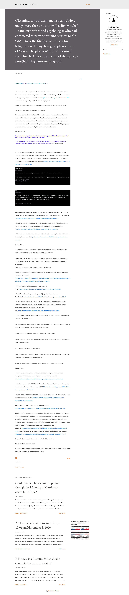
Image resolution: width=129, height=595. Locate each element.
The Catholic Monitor (26, 4)
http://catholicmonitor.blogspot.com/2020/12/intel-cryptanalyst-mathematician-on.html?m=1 (39, 379)
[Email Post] (16, 458)
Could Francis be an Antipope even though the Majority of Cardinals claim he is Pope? (37, 487)
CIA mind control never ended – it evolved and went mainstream (31, 83)
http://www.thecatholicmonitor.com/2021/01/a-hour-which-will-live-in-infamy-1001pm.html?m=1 (40, 408)
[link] (19, 168)
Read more (62, 513)
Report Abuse (106, 54)
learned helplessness (43, 98)
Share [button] (80, 79)
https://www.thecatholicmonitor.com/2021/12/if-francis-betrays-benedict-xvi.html (38, 310)
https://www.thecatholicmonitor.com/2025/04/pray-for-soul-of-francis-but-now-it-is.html (37, 229)
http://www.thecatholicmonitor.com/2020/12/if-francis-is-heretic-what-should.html (40, 289)
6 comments (23, 584)
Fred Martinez (114, 27)
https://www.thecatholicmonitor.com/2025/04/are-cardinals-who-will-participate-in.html (37, 218)
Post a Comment (19, 467)
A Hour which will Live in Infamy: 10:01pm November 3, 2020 (37, 525)
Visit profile (113, 44)
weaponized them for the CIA (60, 98)
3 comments (23, 513)
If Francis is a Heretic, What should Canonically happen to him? (37, 561)
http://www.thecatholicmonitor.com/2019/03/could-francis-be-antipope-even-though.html (43, 297)
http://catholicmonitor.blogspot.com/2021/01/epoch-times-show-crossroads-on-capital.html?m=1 (40, 434)
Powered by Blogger (53, 590)
